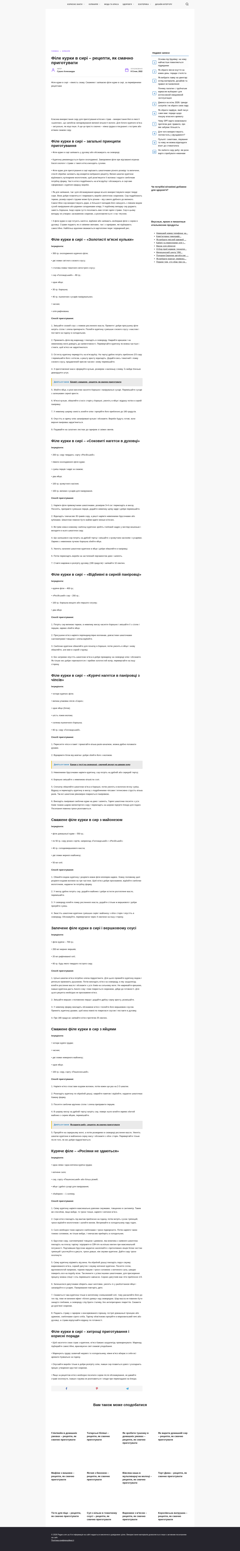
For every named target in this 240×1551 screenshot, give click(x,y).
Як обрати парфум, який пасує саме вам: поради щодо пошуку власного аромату (173, 113)
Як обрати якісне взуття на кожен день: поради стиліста (172, 71)
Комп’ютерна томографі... (168, 236)
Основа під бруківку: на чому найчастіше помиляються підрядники (172, 62)
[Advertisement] (120, 31)
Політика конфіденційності (62, 1540)
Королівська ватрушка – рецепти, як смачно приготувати (172, 1516)
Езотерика (143, 4)
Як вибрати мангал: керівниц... (171, 259)
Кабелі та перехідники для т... (170, 243)
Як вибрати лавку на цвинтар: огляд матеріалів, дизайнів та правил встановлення (173, 80)
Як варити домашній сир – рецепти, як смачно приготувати (173, 1436)
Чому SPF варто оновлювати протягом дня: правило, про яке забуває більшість (172, 124)
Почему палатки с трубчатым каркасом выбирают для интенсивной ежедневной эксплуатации (172, 93)
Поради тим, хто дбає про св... (171, 262)
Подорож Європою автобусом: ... (172, 255)
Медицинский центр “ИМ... (169, 252)
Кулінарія (93, 4)
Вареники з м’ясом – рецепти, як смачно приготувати (134, 1516)
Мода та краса (111, 4)
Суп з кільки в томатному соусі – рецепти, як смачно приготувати (102, 1516)
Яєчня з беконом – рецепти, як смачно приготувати (98, 1476)
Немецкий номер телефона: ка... (172, 233)
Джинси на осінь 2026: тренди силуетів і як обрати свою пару (173, 104)
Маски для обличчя (165, 246)
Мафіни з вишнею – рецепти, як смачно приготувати (62, 1476)
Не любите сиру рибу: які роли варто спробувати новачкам (173, 152)
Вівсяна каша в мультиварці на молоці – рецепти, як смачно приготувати (137, 1478)
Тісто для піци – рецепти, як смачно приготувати (66, 1514)
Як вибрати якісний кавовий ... (171, 239)
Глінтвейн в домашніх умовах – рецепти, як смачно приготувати (64, 1436)
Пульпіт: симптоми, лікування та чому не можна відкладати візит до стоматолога (173, 142)
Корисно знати (74, 4)
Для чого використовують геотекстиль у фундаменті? (171, 133)
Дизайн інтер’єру (163, 4)
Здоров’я (127, 4)
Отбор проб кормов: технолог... (171, 249)
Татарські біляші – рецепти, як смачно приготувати (98, 1436)
